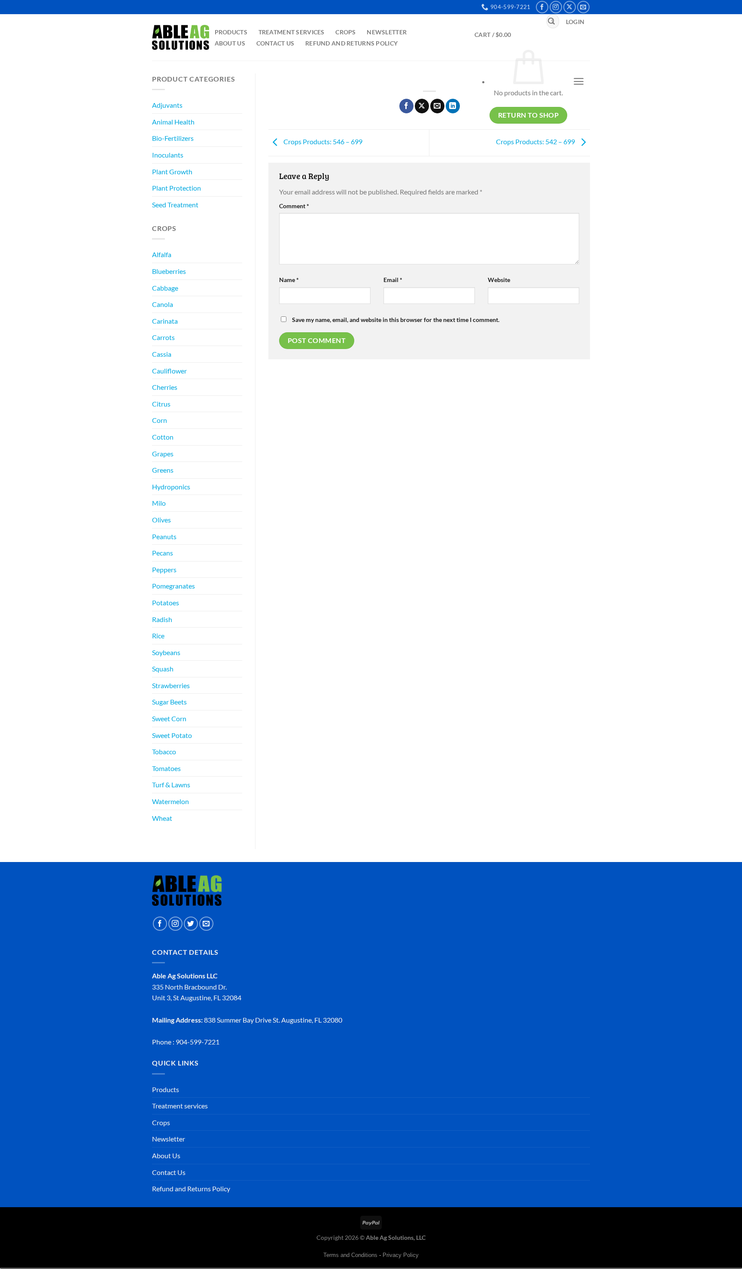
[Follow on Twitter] (191, 924)
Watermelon (170, 801)
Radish (162, 619)
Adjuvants (167, 105)
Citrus (161, 404)
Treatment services (291, 32)
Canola (162, 304)
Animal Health (173, 122)
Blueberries (169, 271)
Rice (158, 635)
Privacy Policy (401, 1255)
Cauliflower (169, 371)
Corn (159, 420)
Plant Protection (176, 188)
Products (231, 32)
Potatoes (165, 602)
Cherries (164, 387)
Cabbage (165, 288)
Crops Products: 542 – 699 (536, 141)
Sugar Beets (169, 702)
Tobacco (164, 751)
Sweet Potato (172, 735)
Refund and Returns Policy (351, 43)
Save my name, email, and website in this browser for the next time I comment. (395, 319)
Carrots (163, 337)
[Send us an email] (583, 7)
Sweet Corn (169, 718)
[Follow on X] (569, 7)
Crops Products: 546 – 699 (322, 141)
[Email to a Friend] (437, 106)
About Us (230, 43)
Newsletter (387, 32)
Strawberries (171, 685)
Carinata (165, 321)
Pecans (162, 553)
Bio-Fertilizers (173, 138)
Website (499, 279)
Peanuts (164, 536)
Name (289, 279)
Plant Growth (172, 171)
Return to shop (528, 115)
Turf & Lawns (171, 784)
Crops (345, 32)
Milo (159, 503)
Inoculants (167, 155)
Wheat (162, 818)
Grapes (162, 453)
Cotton (162, 437)
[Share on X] (422, 106)
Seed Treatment (175, 204)
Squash (162, 669)
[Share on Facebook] (406, 106)
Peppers (164, 569)
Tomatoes (166, 768)
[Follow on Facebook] (542, 7)
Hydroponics (171, 487)
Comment (294, 205)
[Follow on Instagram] (556, 7)
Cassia (161, 354)
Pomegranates (173, 586)
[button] (575, 22)
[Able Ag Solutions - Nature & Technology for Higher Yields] (180, 37)
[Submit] (551, 21)
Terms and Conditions (350, 1255)
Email (392, 279)
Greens (162, 470)
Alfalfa (161, 254)
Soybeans (166, 652)
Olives (161, 520)
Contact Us (275, 43)
